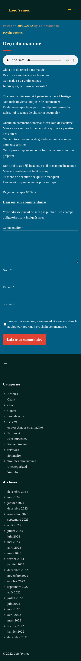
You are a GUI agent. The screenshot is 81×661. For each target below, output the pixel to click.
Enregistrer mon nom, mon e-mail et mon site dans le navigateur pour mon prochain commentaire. (42, 324)
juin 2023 (13, 536)
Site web (8, 304)
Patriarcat (13, 433)
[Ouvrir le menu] (69, 10)
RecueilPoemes (17, 444)
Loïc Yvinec (19, 10)
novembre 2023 (17, 514)
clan (10, 405)
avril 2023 (14, 547)
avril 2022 (14, 615)
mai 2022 (13, 609)
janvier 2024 (15, 503)
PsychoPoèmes (13, 32)
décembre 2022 (17, 570)
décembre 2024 (17, 491)
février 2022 (15, 626)
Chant (11, 399)
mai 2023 (13, 542)
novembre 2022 (17, 575)
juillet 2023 (15, 531)
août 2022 (14, 592)
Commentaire (13, 227)
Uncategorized (17, 466)
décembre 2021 (17, 637)
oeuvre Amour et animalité (25, 427)
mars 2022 (14, 620)
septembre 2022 (18, 587)
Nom (7, 270)
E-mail (8, 287)
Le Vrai (12, 422)
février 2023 (15, 559)
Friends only (15, 416)
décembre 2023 (17, 508)
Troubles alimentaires (21, 461)
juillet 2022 (15, 598)
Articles (12, 394)
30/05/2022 (25, 26)
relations (13, 450)
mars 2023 (14, 553)
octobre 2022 (16, 581)
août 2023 (14, 525)
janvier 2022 (15, 631)
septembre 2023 (18, 519)
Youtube (12, 472)
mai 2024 (13, 497)
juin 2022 (13, 603)
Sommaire (14, 455)
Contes (12, 411)
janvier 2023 (15, 564)
